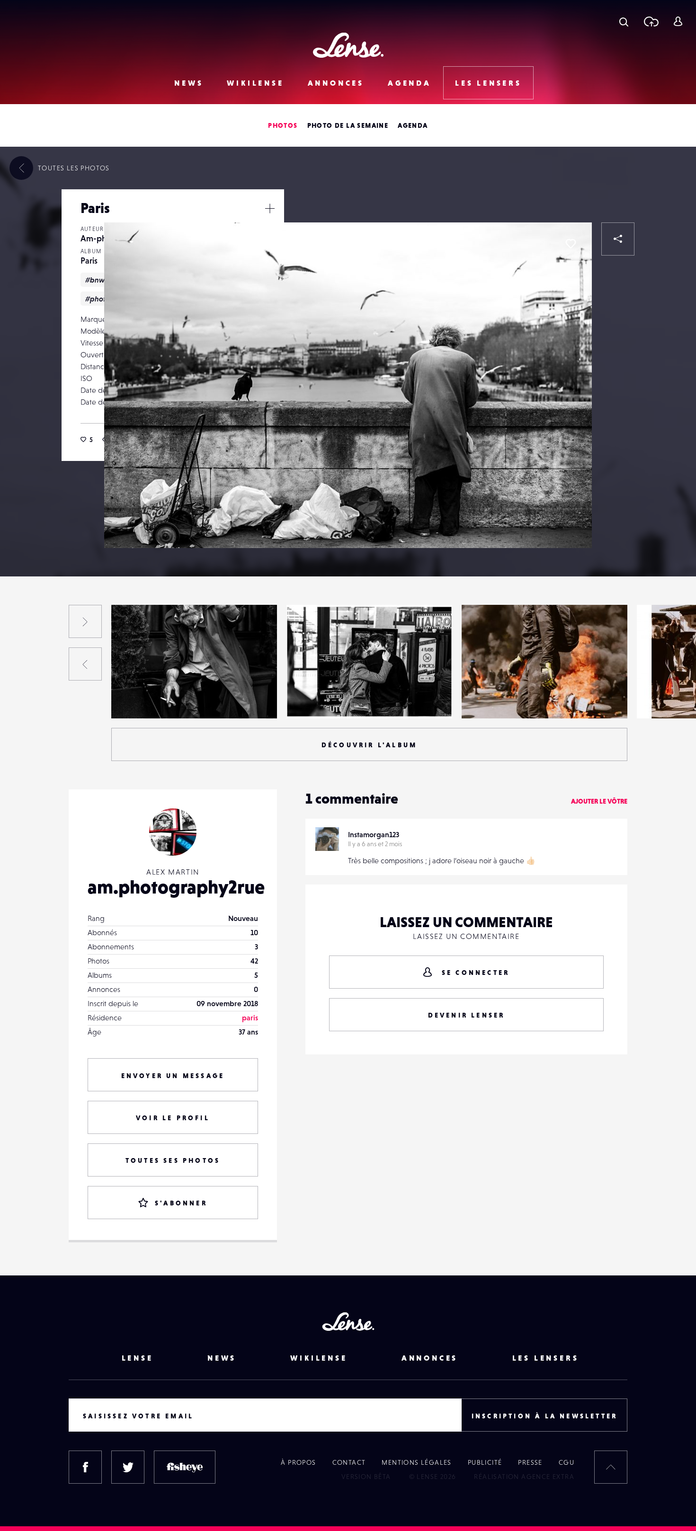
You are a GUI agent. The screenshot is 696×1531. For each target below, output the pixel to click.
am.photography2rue (176, 887)
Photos (282, 125)
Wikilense (255, 83)
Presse (530, 1462)
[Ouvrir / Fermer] (270, 208)
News (188, 83)
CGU (566, 1462)
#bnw (95, 279)
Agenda (409, 83)
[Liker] (570, 243)
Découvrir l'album (369, 745)
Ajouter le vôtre (599, 801)
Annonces (336, 83)
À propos (298, 1462)
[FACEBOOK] (85, 1467)
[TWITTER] (127, 1467)
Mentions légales (416, 1462)
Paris (89, 260)
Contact (349, 1462)
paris (250, 1017)
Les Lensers (488, 83)
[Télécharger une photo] (650, 21)
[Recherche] (623, 21)
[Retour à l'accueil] (348, 45)
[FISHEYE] (184, 1467)
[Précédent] (85, 664)
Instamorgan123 (373, 834)
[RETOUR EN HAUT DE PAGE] (610, 1467)
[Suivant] (85, 621)
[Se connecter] (677, 21)
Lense (137, 1358)
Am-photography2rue (157, 699)
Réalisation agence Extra (524, 1476)
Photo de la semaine (348, 125)
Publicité (485, 1462)
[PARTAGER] (617, 239)
